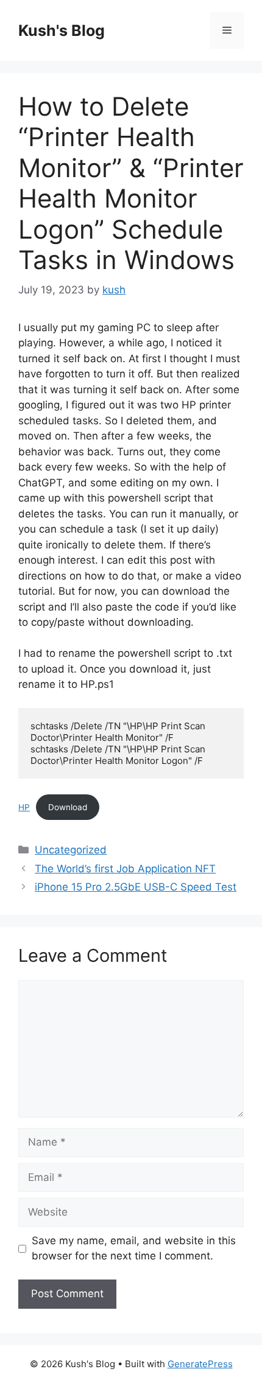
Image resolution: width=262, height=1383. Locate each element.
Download (67, 807)
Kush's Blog (61, 30)
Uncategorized (71, 850)
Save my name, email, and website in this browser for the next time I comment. (134, 1248)
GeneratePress (200, 1364)
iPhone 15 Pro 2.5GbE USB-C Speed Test (135, 887)
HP (24, 807)
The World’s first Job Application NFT (125, 869)
